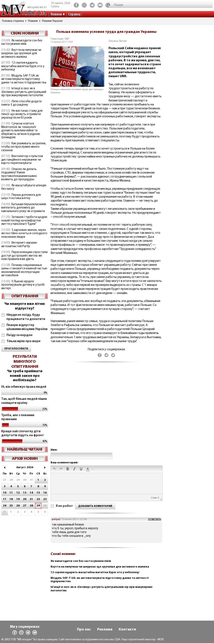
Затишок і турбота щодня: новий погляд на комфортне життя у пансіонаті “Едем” (24, 221)
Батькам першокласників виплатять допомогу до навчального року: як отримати (23, 208)
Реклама (104, 629)
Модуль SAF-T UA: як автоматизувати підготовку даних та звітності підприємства (23, 79)
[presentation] (54, 469)
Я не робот (64, 506)
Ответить (154, 519)
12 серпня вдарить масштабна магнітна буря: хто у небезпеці (22, 66)
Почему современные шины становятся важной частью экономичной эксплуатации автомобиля (24, 270)
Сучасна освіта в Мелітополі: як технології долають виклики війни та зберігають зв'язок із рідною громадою (20, 130)
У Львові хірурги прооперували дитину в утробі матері (23, 285)
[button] (54, 469)
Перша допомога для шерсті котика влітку (21, 196)
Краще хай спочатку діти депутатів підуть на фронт (22, 433)
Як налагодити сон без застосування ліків (21, 42)
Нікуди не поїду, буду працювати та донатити (25, 317)
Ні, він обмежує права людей (23, 387)
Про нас (84, 629)
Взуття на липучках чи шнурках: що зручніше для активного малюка (21, 54)
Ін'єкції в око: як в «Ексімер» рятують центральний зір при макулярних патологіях (23, 92)
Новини (56, 14)
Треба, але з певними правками (17, 417)
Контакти (127, 629)
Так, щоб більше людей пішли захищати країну (24, 401)
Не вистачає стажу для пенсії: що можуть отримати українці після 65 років (21, 114)
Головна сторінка (13, 21)
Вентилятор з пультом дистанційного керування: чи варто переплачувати (22, 160)
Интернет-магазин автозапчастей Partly (19, 244)
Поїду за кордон (19, 335)
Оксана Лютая (117, 41)
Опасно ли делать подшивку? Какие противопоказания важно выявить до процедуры (19, 174)
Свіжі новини (25, 33)
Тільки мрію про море (23, 341)
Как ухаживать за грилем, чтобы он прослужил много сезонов (23, 147)
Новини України (52, 21)
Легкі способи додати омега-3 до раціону (21, 103)
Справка (74, 14)
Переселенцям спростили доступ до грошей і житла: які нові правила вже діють (24, 256)
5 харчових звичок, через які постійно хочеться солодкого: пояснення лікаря (24, 234)
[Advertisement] (106, 409)
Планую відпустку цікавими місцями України (26, 327)
